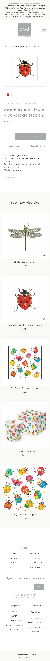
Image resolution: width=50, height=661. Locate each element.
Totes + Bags (35, 553)
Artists (15, 616)
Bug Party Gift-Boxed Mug (25, 451)
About (15, 611)
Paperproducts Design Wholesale (24, 103)
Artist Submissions (14, 625)
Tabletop (14, 558)
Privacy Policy (35, 622)
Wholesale (14, 620)
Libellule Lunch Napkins (25, 262)
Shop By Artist (35, 567)
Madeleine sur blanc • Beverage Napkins (27, 46)
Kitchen (14, 562)
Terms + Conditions (35, 627)
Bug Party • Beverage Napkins (25, 388)
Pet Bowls (35, 558)
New (15, 553)
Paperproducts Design (28, 655)
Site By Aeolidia (25, 657)
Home (6, 46)
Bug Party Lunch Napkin (25, 514)
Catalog (14, 630)
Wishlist (35, 632)
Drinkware (14, 567)
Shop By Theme (35, 562)
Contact (35, 618)
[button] (16, 147)
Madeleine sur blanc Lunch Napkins (25, 325)
